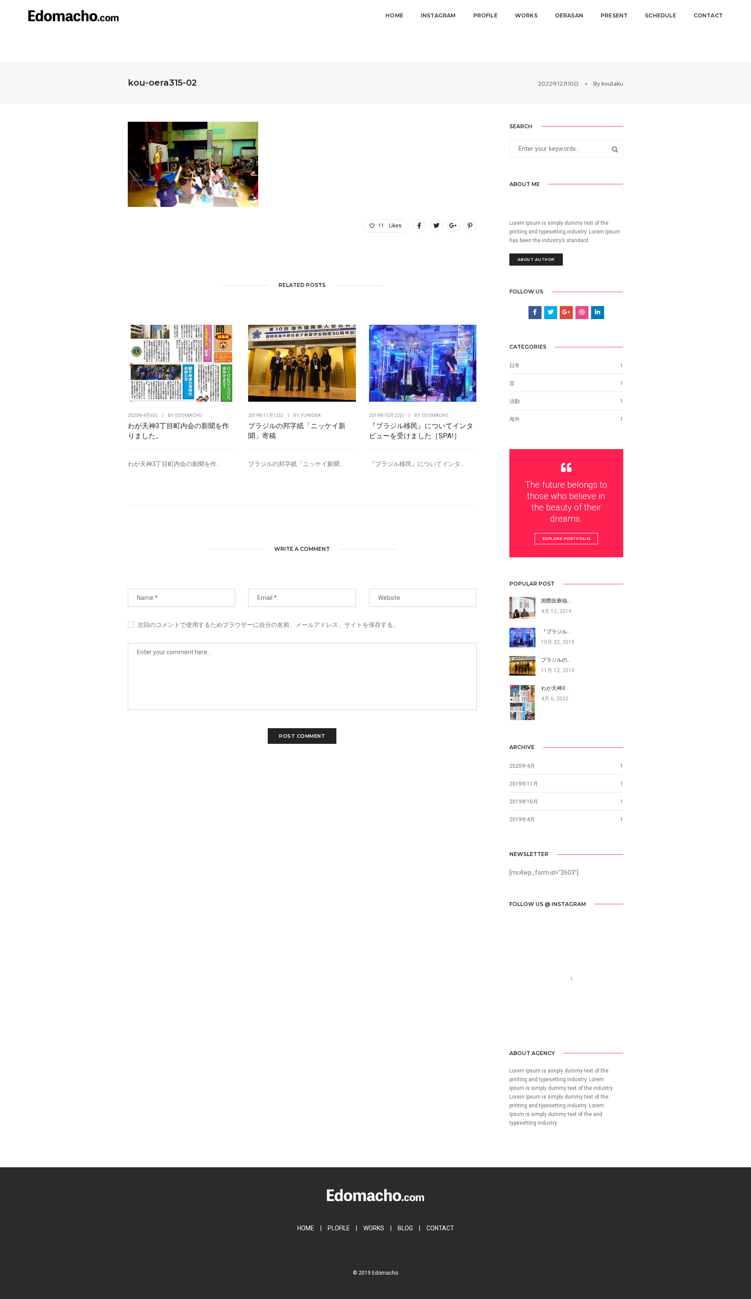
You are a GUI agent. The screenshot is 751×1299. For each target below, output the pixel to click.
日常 (514, 366)
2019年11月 (523, 784)
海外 (514, 419)
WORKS (373, 1228)
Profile (485, 15)
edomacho (188, 415)
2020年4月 (522, 766)
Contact (708, 15)
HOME (305, 1228)
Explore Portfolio (566, 538)
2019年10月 (523, 802)
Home (394, 15)
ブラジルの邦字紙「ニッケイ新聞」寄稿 (297, 431)
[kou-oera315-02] (419, 225)
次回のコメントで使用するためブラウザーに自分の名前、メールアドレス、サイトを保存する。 (268, 624)
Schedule (660, 15)
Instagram (438, 15)
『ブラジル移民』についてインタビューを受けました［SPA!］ (421, 431)
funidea (311, 415)
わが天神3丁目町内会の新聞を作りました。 (178, 431)
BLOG (405, 1228)
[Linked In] (542, 1022)
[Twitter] (528, 1022)
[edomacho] (73, 15)
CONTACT (440, 1228)
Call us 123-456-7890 (538, 978)
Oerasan (569, 15)
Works (526, 15)
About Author (536, 259)
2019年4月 (522, 819)
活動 (514, 401)
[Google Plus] (556, 1022)
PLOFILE (339, 1228)
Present (614, 15)
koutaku (612, 83)
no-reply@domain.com (540, 989)
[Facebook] (515, 1022)
